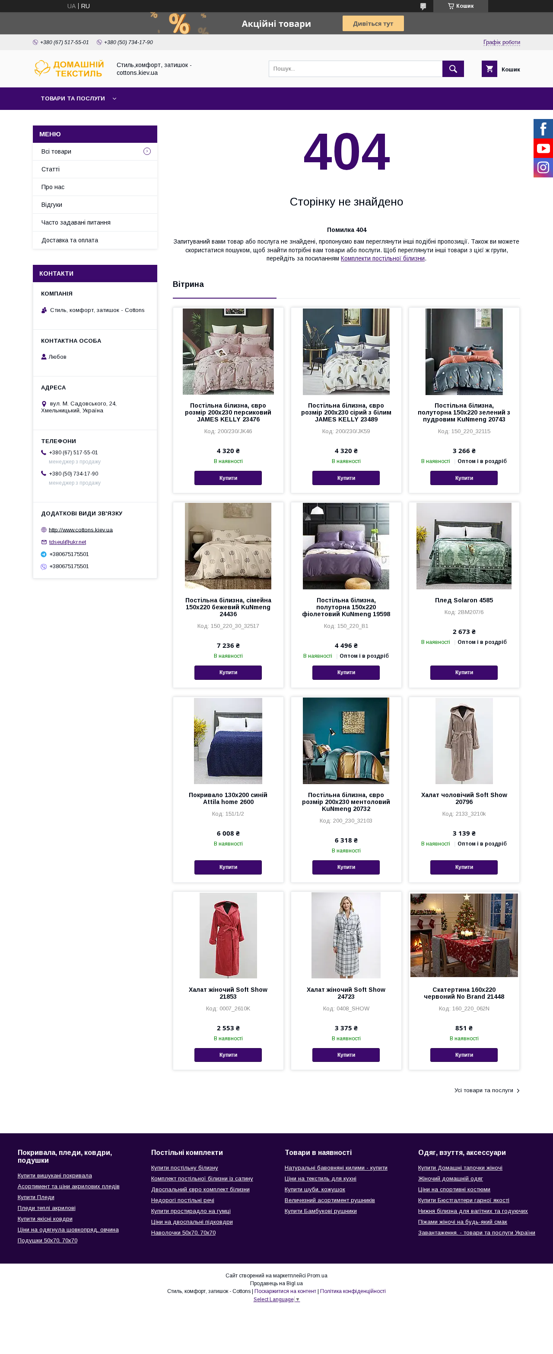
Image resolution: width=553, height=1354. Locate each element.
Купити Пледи (36, 1197)
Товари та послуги (73, 98)
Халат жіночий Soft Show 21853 (228, 993)
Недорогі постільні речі (182, 1200)
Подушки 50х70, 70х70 (47, 1240)
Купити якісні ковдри (45, 1219)
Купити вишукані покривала (55, 1175)
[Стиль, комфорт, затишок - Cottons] (69, 76)
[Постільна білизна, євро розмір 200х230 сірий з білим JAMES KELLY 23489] (346, 351)
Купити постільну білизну (184, 1167)
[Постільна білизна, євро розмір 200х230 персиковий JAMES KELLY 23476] (228, 351)
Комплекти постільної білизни (383, 258)
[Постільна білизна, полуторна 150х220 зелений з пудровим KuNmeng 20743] (464, 351)
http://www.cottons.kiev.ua (81, 529)
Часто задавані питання (76, 222)
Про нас (52, 186)
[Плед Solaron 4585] (464, 545)
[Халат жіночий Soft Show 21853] (228, 935)
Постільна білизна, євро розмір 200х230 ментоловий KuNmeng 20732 (346, 801)
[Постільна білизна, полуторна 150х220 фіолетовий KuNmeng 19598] (346, 545)
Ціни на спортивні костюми (454, 1189)
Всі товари (56, 151)
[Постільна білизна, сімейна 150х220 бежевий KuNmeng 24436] (228, 545)
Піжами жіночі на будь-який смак (462, 1222)
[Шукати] (453, 69)
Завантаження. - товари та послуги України (476, 1232)
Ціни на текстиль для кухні (320, 1178)
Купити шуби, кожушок (315, 1189)
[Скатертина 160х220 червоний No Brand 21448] (464, 935)
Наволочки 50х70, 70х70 (183, 1232)
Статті (50, 169)
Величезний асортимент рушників (330, 1200)
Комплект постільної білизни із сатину (202, 1178)
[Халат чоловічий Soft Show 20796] (464, 740)
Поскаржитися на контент (285, 1291)
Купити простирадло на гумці (191, 1211)
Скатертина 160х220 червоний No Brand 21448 (464, 993)
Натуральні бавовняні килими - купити (336, 1167)
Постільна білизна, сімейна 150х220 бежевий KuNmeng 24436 (228, 607)
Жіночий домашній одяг (450, 1178)
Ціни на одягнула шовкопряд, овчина (68, 1229)
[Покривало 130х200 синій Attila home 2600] (228, 740)
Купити (228, 478)
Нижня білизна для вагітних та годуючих (473, 1211)
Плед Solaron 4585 (464, 600)
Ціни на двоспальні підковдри (192, 1222)
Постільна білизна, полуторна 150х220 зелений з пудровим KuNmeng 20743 (464, 412)
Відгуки (51, 204)
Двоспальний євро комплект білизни (200, 1189)
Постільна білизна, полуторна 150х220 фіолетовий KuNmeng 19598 (346, 607)
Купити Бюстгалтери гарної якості (463, 1200)
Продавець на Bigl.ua (276, 1283)
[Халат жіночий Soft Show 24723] (346, 935)
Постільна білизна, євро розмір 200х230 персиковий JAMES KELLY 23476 (228, 412)
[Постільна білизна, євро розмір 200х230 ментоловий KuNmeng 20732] (346, 740)
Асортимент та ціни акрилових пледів (69, 1186)
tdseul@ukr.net (67, 542)
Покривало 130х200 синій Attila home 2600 (228, 798)
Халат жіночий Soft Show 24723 (346, 993)
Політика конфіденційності (353, 1291)
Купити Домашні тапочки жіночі (460, 1167)
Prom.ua (317, 1276)
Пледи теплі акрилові (47, 1208)
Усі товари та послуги (483, 1090)
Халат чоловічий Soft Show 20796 (464, 798)
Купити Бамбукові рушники (321, 1211)
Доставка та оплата (69, 240)
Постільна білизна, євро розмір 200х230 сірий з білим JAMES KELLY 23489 (346, 412)
